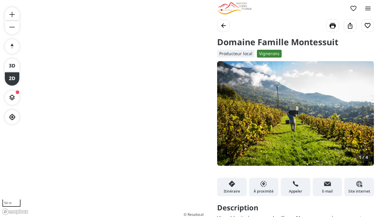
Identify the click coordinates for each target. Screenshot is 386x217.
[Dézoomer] (12, 27)
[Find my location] (12, 117)
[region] (102, 108)
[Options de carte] (12, 97)
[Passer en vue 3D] (12, 65)
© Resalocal (194, 214)
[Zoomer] (12, 13)
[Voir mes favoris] (353, 8)
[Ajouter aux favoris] (367, 25)
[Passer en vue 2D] (12, 79)
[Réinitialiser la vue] (12, 46)
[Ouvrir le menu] (368, 8)
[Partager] (350, 25)
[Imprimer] (332, 25)
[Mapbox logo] (15, 211)
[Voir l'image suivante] (363, 117)
